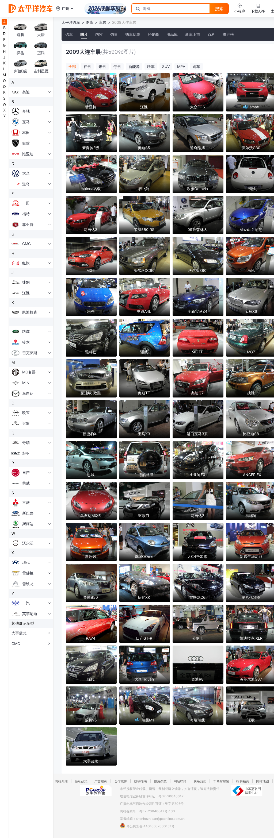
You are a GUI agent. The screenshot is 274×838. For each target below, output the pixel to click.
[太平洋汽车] (30, 8)
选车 (69, 34)
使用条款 (160, 781)
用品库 (172, 34)
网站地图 (262, 781)
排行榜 (228, 34)
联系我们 (199, 781)
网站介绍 (61, 781)
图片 (84, 34)
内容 (99, 34)
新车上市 (192, 34)
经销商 (153, 34)
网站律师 (180, 781)
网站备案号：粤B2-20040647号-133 (147, 811)
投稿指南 (140, 781)
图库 (89, 22)
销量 (114, 34)
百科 (211, 34)
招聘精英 (242, 781)
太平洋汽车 (71, 22)
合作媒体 (120, 781)
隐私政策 (81, 781)
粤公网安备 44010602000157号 (150, 826)
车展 (102, 22)
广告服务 (100, 781)
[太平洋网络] (96, 790)
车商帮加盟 (221, 781)
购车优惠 (132, 34)
